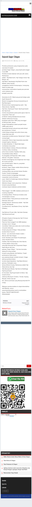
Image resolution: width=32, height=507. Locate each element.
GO (29, 366)
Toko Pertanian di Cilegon (10, 464)
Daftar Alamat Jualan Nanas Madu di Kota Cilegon (17, 456)
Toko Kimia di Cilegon (9, 460)
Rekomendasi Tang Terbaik (11, 473)
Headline (5, 491)
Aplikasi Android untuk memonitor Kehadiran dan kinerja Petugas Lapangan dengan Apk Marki (17, 468)
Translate (11, 416)
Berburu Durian (7, 302)
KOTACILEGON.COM (9, 15)
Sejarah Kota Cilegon (25, 303)
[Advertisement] (16, 35)
